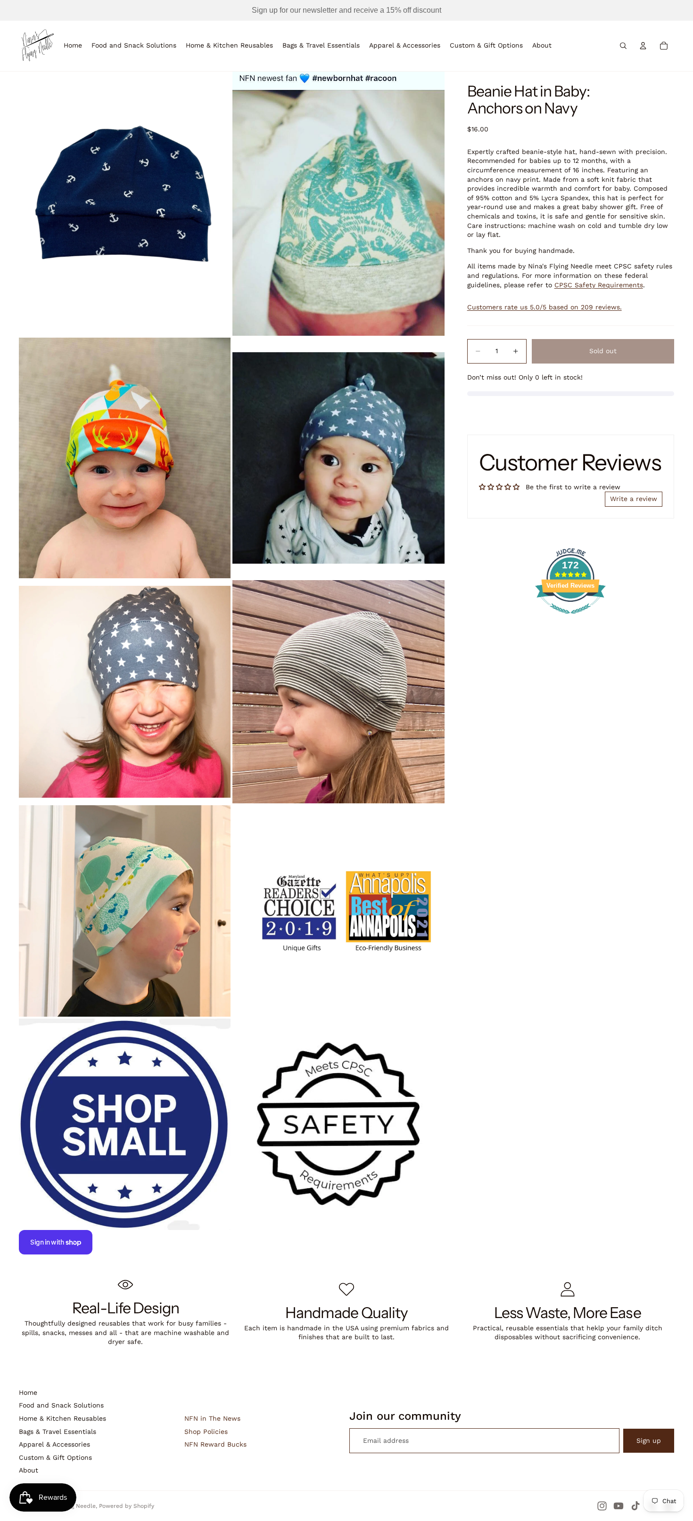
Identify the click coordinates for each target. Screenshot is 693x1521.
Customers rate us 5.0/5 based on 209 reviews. (544, 307)
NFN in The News (212, 1418)
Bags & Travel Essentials (57, 1431)
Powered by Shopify (126, 1506)
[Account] (643, 45)
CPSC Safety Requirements (598, 285)
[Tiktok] (635, 1506)
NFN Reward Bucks (215, 1444)
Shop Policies (206, 1431)
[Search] (623, 45)
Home (28, 1392)
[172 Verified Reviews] (570, 619)
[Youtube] (618, 1506)
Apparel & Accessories (54, 1444)
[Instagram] (602, 1506)
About (28, 1470)
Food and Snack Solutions (61, 1405)
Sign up (648, 1440)
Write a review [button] (633, 498)
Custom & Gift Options (55, 1457)
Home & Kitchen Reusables (62, 1418)
